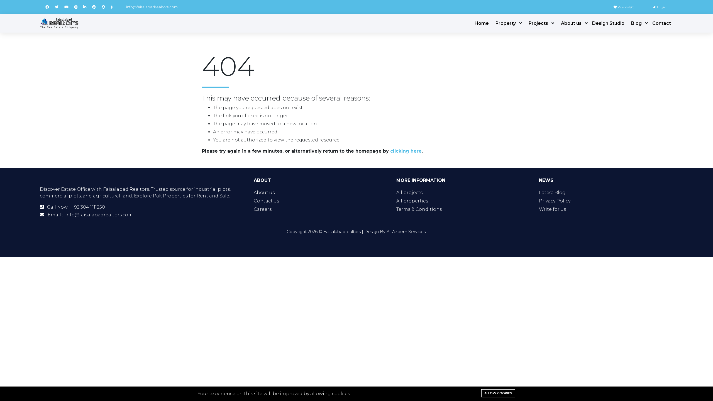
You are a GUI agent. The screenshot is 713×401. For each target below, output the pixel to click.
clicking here (406, 151)
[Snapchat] (106, 7)
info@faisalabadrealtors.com (152, 7)
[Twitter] (59, 7)
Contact (661, 23)
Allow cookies (498, 393)
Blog (636, 23)
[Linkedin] (87, 7)
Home (482, 23)
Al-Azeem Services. (406, 231)
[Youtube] (69, 7)
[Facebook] (50, 7)
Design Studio (608, 23)
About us (571, 23)
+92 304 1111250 (88, 207)
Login (661, 7)
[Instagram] (78, 7)
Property (505, 23)
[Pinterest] (97, 7)
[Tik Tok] (114, 7)
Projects (538, 23)
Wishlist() (625, 7)
